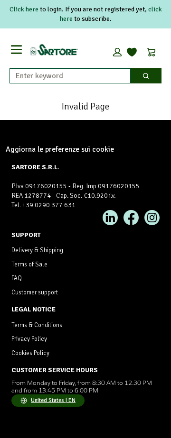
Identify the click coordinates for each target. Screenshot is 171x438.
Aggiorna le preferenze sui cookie (60, 149)
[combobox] (66, 76)
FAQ (16, 278)
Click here (24, 9)
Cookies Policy (30, 353)
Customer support (34, 292)
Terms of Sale (29, 264)
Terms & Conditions (36, 325)
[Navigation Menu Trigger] (16, 49)
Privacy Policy (29, 339)
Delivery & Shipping (37, 250)
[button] (117, 52)
